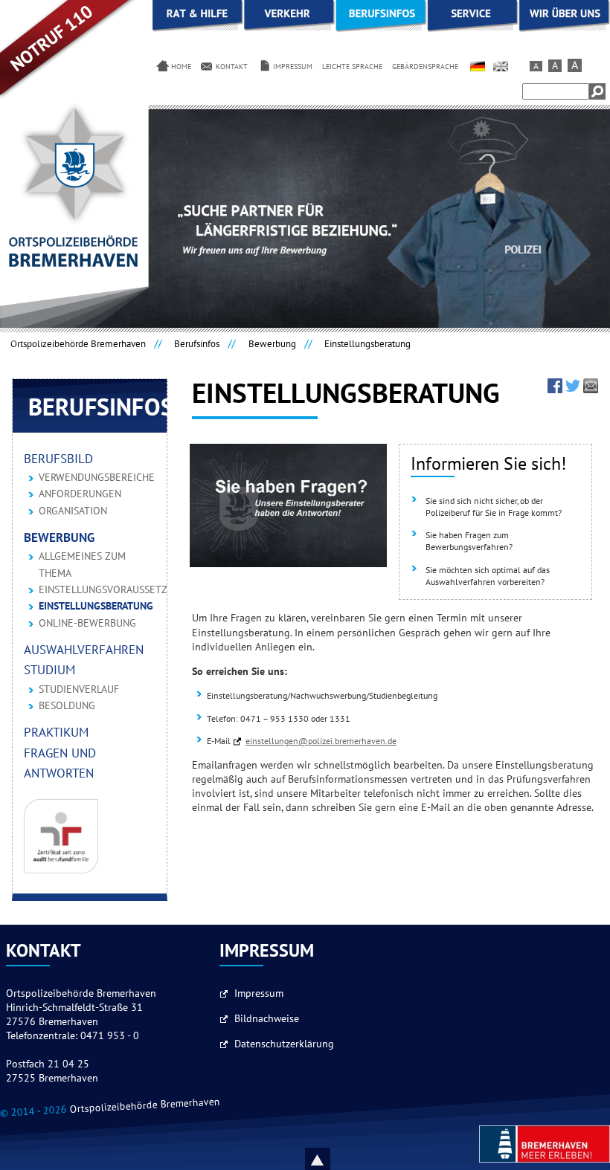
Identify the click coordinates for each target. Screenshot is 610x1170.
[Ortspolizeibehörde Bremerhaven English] (502, 66)
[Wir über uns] (564, 43)
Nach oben (335, 1159)
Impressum (258, 994)
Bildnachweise (266, 1019)
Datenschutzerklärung (284, 1044)
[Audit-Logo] (61, 836)
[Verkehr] (290, 43)
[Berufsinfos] (381, 43)
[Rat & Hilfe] (198, 43)
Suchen (597, 91)
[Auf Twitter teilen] (572, 389)
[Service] (472, 43)
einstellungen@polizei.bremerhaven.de (320, 741)
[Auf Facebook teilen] (555, 389)
